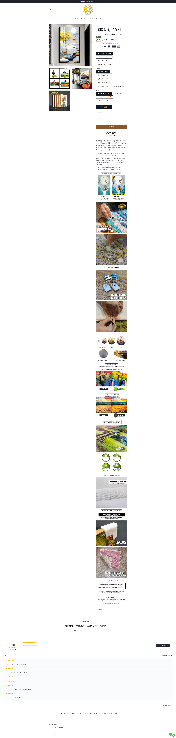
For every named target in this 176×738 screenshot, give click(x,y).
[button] (51, 9)
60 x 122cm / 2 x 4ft (104, 57)
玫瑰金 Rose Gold (103, 79)
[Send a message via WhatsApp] (173, 735)
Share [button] (100, 609)
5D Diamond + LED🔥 (104, 97)
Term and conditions (91, 713)
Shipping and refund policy (75, 713)
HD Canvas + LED (103, 101)
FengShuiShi (57, 733)
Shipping (98, 41)
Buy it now (111, 126)
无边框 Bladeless (119, 86)
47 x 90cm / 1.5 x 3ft (104, 53)
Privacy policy (103, 713)
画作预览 (104, 107)
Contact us (62, 713)
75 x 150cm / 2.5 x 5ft (105, 60)
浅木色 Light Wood (104, 82)
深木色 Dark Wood (103, 86)
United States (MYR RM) (58, 728)
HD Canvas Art (118, 93)
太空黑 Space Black (104, 75)
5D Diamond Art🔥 (104, 93)
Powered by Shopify (65, 733)
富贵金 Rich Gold (103, 71)
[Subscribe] (101, 631)
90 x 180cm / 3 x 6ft (104, 64)
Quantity (98, 112)
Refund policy (113, 713)
